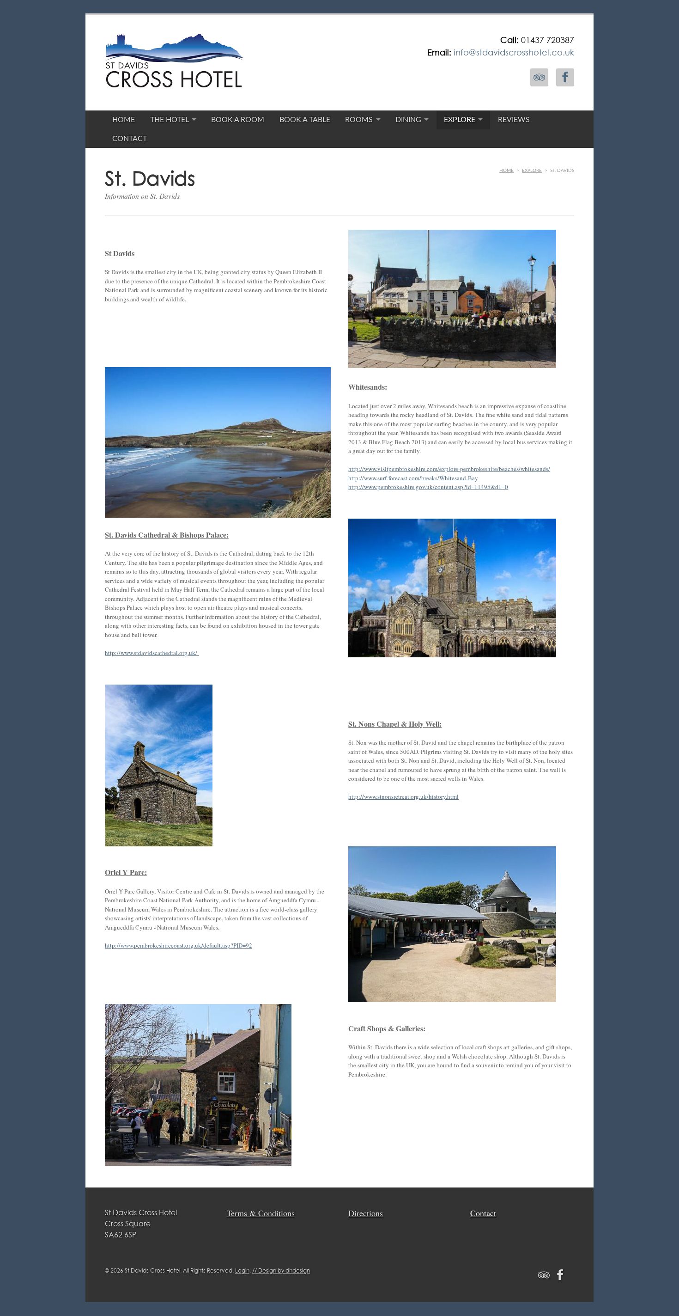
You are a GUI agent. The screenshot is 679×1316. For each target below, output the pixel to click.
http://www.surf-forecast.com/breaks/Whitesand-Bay (413, 478)
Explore (459, 119)
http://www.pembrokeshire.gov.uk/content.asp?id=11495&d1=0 (428, 487)
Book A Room (237, 119)
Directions (365, 1212)
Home (123, 119)
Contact (129, 138)
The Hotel (169, 119)
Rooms (359, 119)
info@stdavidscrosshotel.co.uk (514, 52)
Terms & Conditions (261, 1212)
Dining (408, 119)
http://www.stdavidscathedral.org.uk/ (151, 653)
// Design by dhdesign (281, 1270)
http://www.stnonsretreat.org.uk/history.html (403, 796)
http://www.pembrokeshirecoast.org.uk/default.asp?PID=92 (178, 945)
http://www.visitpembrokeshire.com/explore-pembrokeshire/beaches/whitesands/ (449, 469)
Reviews (514, 119)
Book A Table (304, 119)
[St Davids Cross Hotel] (174, 81)
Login (242, 1270)
